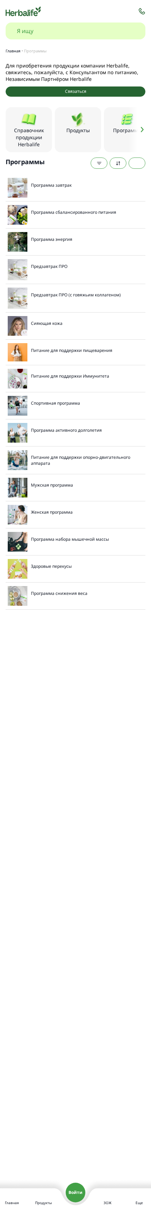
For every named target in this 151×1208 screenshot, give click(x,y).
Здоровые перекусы (51, 566)
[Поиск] (133, 31)
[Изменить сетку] (137, 163)
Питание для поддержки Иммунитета (70, 376)
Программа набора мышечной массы (70, 539)
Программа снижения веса (59, 593)
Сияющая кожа (47, 323)
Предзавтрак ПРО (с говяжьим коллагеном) (76, 295)
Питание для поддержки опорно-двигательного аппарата (80, 460)
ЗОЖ (108, 1202)
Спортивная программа (55, 403)
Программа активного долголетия (66, 430)
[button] (137, 129)
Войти (75, 1192)
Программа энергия (51, 239)
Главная (12, 1202)
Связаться (75, 91)
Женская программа (52, 512)
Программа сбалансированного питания (73, 212)
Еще (139, 1202)
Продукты (43, 1202)
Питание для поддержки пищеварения (71, 350)
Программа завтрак (51, 185)
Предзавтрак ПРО (49, 266)
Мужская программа (52, 485)
